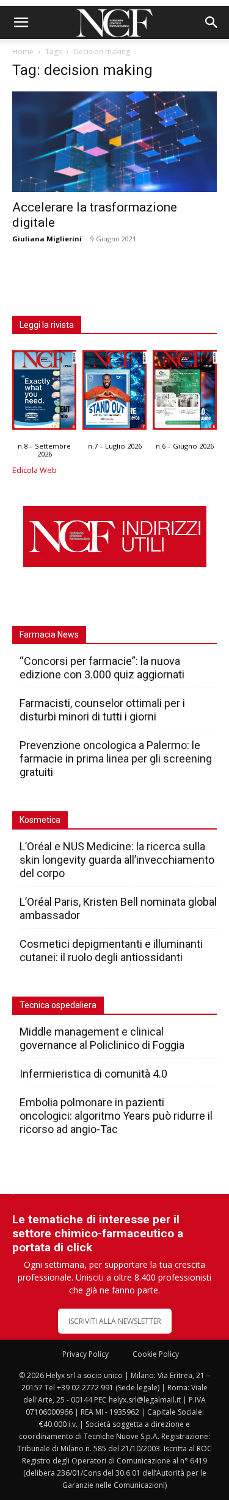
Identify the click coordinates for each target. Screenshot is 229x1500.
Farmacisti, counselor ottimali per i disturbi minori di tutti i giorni (102, 710)
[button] (20, 22)
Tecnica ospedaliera (58, 1005)
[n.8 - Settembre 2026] (44, 392)
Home (23, 51)
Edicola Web (34, 470)
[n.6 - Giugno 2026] (185, 392)
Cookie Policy (156, 1354)
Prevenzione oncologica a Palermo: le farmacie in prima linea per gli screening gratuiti (116, 758)
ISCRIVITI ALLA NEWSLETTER (114, 1321)
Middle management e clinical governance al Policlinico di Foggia (102, 1038)
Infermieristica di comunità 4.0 (93, 1073)
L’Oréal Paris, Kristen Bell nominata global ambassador (118, 908)
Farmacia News (49, 634)
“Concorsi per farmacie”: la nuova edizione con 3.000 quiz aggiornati (102, 668)
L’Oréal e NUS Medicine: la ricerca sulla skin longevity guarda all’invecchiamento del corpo (117, 860)
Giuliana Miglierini (47, 238)
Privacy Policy (85, 1354)
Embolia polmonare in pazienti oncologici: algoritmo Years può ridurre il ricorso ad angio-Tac (116, 1116)
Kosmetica (40, 820)
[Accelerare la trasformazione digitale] (114, 141)
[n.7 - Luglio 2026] (114, 392)
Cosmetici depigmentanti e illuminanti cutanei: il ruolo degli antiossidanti (111, 950)
